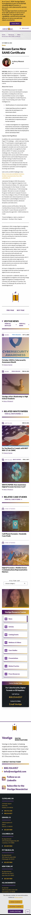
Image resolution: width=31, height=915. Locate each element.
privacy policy (18, 897)
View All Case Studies (12, 499)
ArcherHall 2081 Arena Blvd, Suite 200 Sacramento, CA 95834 (9, 889)
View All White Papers (13, 414)
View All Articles (8, 324)
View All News (22, 324)
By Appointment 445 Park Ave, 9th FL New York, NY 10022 (8, 873)
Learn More (15, 23)
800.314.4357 (25, 28)
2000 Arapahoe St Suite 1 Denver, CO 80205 (7, 824)
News (19, 34)
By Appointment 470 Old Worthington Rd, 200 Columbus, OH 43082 (10, 841)
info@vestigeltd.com (15, 771)
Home (3, 34)
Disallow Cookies (15, 906)
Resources (11, 34)
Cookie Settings (15, 911)
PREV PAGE (10, 310)
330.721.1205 (8, 811)
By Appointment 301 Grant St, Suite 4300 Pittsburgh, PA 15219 (9, 857)
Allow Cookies (15, 902)
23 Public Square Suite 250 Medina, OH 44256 (7, 805)
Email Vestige (15, 704)
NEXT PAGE (20, 310)
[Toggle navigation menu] (28, 912)
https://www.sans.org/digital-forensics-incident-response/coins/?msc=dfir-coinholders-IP (13, 175)
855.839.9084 (8, 829)
